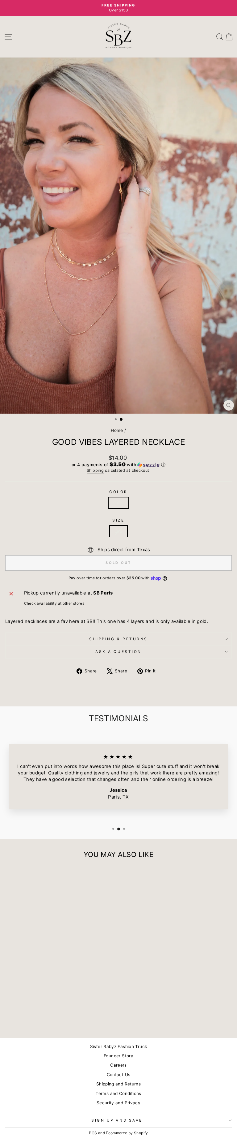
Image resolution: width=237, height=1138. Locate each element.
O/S (118, 531)
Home (117, 430)
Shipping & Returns (118, 639)
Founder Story (118, 1055)
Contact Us (119, 1074)
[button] (118, 465)
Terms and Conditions (118, 1093)
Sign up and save (117, 1120)
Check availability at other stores (54, 603)
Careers (118, 1065)
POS (93, 1133)
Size (118, 520)
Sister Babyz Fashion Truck (118, 1046)
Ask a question (118, 652)
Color (118, 492)
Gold (118, 502)
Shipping (95, 470)
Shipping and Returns (118, 1083)
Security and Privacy (118, 1102)
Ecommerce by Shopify (127, 1133)
